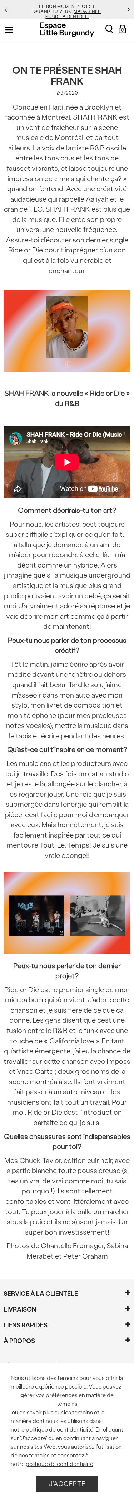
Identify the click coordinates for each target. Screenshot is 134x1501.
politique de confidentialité (59, 1429)
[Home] (67, 29)
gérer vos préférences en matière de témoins (67, 1399)
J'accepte (67, 1483)
